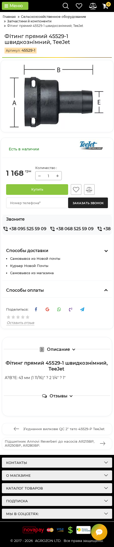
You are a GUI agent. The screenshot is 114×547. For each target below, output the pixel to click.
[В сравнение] (89, 189)
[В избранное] (76, 189)
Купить (37, 189)
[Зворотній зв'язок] (99, 532)
